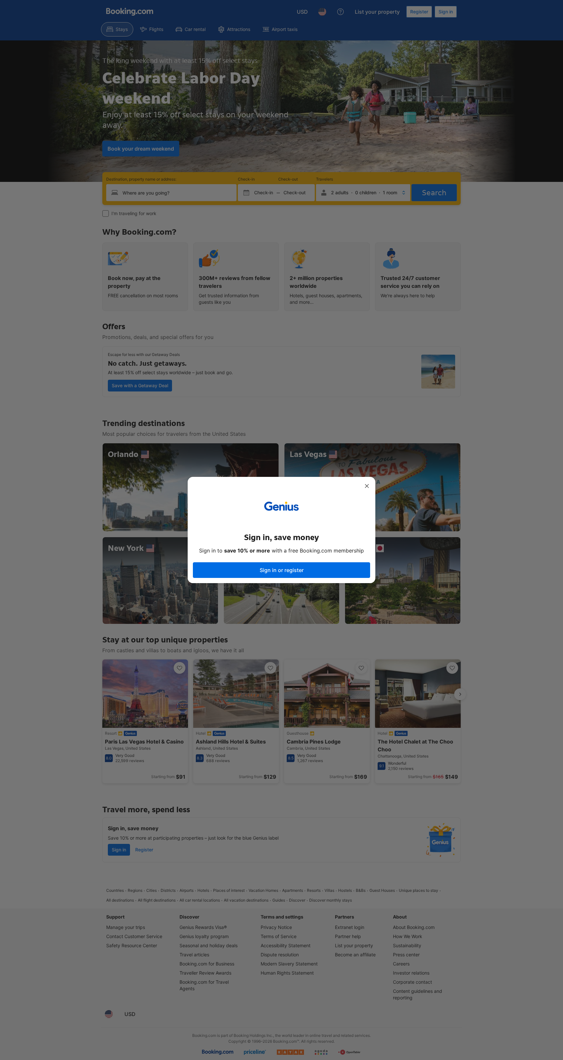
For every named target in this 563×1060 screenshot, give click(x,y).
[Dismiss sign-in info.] (367, 486)
